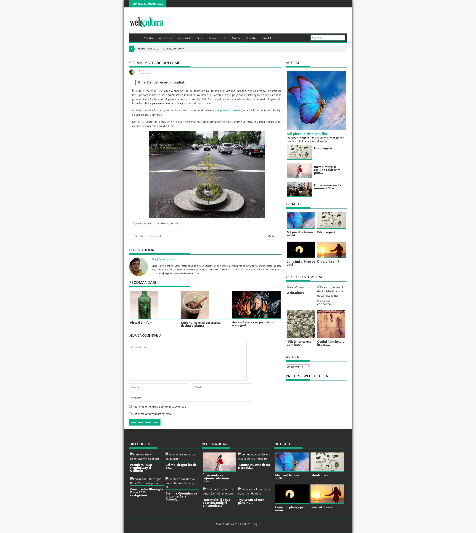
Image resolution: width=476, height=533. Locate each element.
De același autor (167, 259)
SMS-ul (272, 236)
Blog (154, 259)
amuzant (162, 223)
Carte (200, 38)
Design (212, 38)
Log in (256, 524)
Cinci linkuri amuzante (148, 236)
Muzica (236, 38)
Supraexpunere (172, 48)
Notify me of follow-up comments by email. (159, 406)
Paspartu (251, 38)
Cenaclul (266, 38)
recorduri (175, 223)
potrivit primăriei (230, 110)
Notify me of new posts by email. (152, 414)
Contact (245, 524)
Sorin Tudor (145, 73)
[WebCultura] (136, 36)
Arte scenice (165, 38)
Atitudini (148, 38)
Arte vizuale (184, 38)
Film (224, 38)
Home (141, 48)
